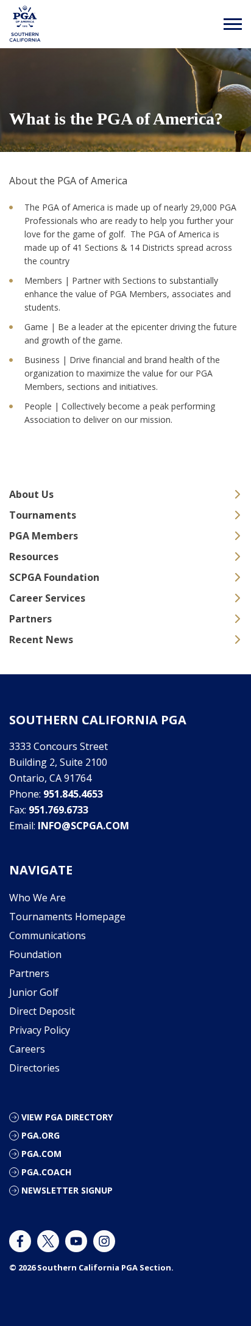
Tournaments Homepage (67, 916)
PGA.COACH (46, 1172)
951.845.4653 (73, 794)
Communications (47, 935)
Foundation (35, 954)
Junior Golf (33, 992)
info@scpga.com (83, 825)
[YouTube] (76, 1241)
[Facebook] (20, 1241)
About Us (31, 494)
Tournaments (42, 515)
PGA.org (40, 1135)
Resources (33, 556)
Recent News (41, 639)
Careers (27, 1049)
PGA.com (41, 1153)
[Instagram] (104, 1241)
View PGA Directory (67, 1117)
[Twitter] (48, 1241)
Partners (30, 618)
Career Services (47, 598)
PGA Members (43, 535)
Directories (34, 1068)
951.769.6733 (58, 809)
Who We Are (37, 897)
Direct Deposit (42, 1011)
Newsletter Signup (67, 1190)
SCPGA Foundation (54, 577)
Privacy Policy (39, 1030)
